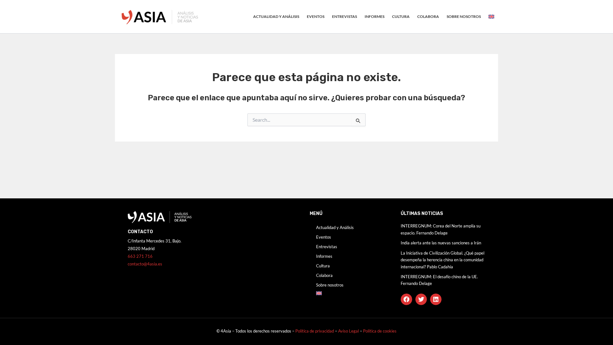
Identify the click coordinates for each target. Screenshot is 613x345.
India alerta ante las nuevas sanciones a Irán (441, 242)
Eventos (315, 16)
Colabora (428, 16)
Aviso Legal (349, 331)
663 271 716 (140, 256)
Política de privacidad (314, 331)
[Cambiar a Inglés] (491, 16)
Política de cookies (380, 331)
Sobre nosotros (464, 16)
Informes (374, 16)
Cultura (401, 16)
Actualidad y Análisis (276, 16)
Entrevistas (344, 16)
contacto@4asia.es (145, 263)
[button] (406, 299)
